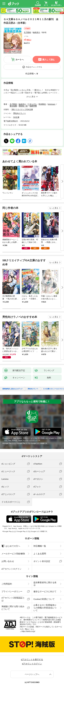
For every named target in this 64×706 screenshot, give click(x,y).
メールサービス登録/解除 (13, 553)
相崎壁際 (33, 106)
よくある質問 (39, 553)
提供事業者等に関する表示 (44, 583)
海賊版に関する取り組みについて (12, 607)
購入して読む (48, 59)
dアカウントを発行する (32, 659)
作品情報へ (30, 73)
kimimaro (51, 104)
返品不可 (27, 43)
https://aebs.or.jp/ (28, 631)
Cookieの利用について (44, 599)
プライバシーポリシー (11, 591)
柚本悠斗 (36, 32)
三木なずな (32, 104)
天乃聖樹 (27, 32)
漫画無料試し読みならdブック (12, 389)
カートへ (19, 59)
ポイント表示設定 (41, 561)
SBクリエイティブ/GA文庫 (22, 109)
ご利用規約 (6, 584)
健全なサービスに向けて (44, 591)
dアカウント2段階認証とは (13, 599)
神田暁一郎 (23, 106)
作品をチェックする (34, 67)
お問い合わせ (7, 561)
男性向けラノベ (19, 113)
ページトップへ (32, 674)
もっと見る (53, 208)
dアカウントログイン (11, 569)
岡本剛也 (42, 104)
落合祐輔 (13, 106)
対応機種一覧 (39, 546)
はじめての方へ (13, 546)
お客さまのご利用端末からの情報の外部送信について (44, 608)
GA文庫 (16, 117)
